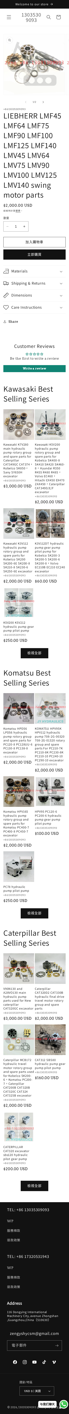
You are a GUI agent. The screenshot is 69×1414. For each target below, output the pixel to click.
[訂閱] (57, 1345)
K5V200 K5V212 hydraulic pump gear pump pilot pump (18, 626)
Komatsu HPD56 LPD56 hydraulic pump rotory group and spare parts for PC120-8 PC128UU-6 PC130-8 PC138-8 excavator (18, 740)
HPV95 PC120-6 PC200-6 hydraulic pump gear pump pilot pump (48, 817)
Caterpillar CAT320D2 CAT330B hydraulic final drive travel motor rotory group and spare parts (49, 999)
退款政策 (13, 1240)
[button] (9, 17)
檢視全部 (34, 653)
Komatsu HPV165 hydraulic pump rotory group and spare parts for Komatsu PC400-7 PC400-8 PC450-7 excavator (16, 823)
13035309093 (27, 1407)
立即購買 (34, 255)
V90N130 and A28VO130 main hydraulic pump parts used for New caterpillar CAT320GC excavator (18, 999)
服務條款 (13, 1230)
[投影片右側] (43, 102)
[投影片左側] (26, 102)
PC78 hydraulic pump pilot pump (16, 889)
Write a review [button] (34, 368)
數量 (6, 218)
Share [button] (13, 321)
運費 (18, 211)
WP (10, 1221)
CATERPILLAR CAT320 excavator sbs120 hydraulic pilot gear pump (16, 1153)
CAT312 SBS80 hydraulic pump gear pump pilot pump (50, 1064)
